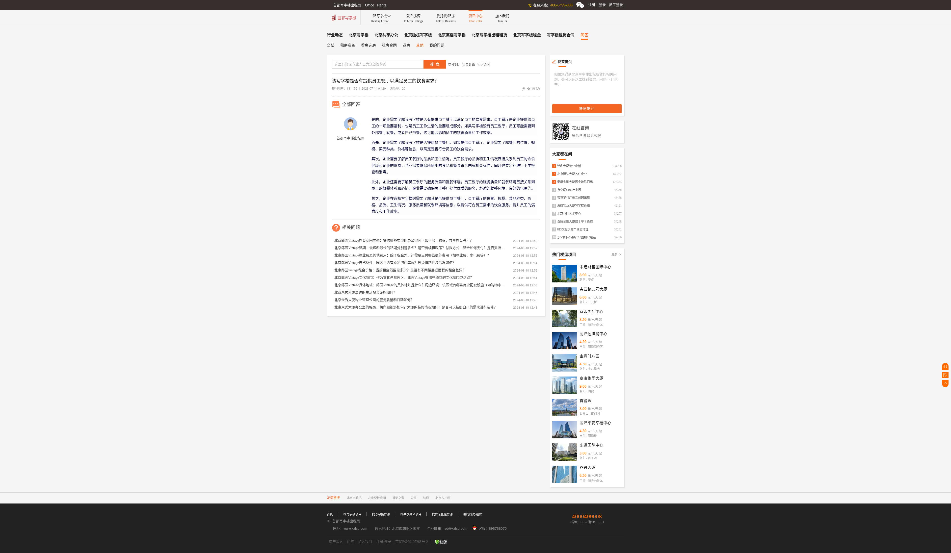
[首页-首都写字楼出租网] (343, 17)
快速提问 (587, 108)
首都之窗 (398, 498)
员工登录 (616, 5)
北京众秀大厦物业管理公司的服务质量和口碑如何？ (374, 300)
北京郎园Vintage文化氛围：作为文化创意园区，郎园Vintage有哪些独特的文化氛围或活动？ (404, 277)
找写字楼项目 (352, 514)
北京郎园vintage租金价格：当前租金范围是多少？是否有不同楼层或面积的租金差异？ (400, 270)
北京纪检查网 (377, 498)
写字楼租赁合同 (561, 35)
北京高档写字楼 (452, 35)
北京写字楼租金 (527, 35)
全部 (330, 45)
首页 (330, 514)
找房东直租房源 (442, 514)
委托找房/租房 (472, 514)
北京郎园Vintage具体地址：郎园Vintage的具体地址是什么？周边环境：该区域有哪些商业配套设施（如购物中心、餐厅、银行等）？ (419, 285)
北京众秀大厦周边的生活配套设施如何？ (365, 292)
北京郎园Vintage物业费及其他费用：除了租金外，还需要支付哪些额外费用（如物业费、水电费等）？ (412, 255)
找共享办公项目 (410, 514)
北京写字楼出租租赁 (489, 35)
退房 (406, 45)
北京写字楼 (359, 35)
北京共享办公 (386, 35)
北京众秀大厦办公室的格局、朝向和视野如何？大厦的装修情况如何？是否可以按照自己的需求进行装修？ (415, 307)
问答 (584, 35)
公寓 (414, 498)
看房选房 (368, 45)
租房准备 (347, 45)
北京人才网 (442, 498)
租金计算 (468, 64)
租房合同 (389, 45)
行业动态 (335, 35)
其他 (419, 45)
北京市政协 (354, 498)
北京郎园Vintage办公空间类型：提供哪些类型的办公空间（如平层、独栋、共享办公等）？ (403, 240)
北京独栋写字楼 (418, 35)
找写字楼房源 (381, 514)
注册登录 (597, 5)
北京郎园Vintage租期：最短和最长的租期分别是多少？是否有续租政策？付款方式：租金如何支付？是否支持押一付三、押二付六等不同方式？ (419, 248)
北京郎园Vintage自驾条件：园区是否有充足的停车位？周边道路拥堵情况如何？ (395, 263)
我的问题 (436, 45)
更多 (616, 254)
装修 (426, 498)
